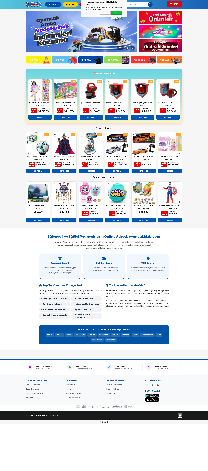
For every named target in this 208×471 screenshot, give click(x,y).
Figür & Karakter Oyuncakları (87, 304)
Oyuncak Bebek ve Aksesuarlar (82, 316)
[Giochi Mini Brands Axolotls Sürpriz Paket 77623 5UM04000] (117, 193)
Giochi (69, 335)
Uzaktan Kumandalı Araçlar (55, 309)
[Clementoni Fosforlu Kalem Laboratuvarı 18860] (65, 90)
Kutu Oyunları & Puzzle (52, 304)
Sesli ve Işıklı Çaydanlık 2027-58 (142, 103)
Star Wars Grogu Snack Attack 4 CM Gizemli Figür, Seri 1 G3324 (143, 205)
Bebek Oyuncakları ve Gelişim (55, 298)
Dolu (159, 335)
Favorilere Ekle (31, 82)
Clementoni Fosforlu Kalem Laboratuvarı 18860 (65, 103)
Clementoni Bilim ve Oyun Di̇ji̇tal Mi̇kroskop (91, 156)
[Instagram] (147, 385)
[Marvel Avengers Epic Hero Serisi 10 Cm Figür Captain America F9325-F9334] (170, 193)
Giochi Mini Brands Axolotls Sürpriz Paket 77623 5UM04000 (117, 205)
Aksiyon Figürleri (32, 398)
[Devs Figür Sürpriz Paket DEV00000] (64, 193)
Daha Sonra (105, 13)
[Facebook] (152, 385)
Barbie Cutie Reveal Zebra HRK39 (39, 103)
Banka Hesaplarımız (73, 393)
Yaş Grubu (69, 4)
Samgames (111, 340)
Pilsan (135, 335)
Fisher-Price (80, 335)
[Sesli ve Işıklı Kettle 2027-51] (168, 90)
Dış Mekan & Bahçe (83, 309)
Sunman (125, 335)
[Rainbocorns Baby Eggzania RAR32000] (91, 193)
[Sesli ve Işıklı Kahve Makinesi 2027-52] (116, 90)
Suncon (115, 335)
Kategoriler (52, 4)
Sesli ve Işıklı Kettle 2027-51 (168, 103)
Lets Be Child (97, 340)
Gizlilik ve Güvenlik (73, 398)
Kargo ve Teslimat (112, 389)
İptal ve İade (110, 393)
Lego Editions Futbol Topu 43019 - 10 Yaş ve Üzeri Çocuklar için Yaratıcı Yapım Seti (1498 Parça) (38, 156)
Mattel (49, 335)
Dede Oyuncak (147, 335)
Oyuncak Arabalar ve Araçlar (55, 315)
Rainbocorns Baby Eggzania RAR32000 (91, 205)
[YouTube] (157, 385)
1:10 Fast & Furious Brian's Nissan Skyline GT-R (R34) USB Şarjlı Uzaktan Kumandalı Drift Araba (117, 156)
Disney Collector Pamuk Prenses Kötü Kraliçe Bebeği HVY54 (64, 156)
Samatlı (92, 335)
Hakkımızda (70, 385)
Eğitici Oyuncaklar (33, 389)
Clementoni (103, 335)
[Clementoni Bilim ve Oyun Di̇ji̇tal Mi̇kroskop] (91, 143)
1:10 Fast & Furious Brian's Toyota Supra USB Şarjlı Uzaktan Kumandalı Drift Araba (143, 156)
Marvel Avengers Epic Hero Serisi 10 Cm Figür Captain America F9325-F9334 (170, 205)
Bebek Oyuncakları (33, 385)
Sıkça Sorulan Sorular (114, 385)
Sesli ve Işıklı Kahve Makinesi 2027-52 (116, 103)
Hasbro (59, 335)
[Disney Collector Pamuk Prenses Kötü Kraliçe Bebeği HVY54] (64, 143)
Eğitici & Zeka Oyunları (84, 298)
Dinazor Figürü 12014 (38, 205)
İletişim (68, 389)
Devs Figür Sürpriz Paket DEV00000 (64, 205)
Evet (116, 13)
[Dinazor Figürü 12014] (38, 193)
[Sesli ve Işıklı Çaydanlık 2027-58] (142, 90)
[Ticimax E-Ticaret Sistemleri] (104, 422)
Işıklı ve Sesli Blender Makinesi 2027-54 (91, 103)
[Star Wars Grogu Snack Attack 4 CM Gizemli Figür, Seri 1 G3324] (144, 193)
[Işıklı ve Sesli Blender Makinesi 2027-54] (91, 90)
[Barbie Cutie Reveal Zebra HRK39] (40, 90)
